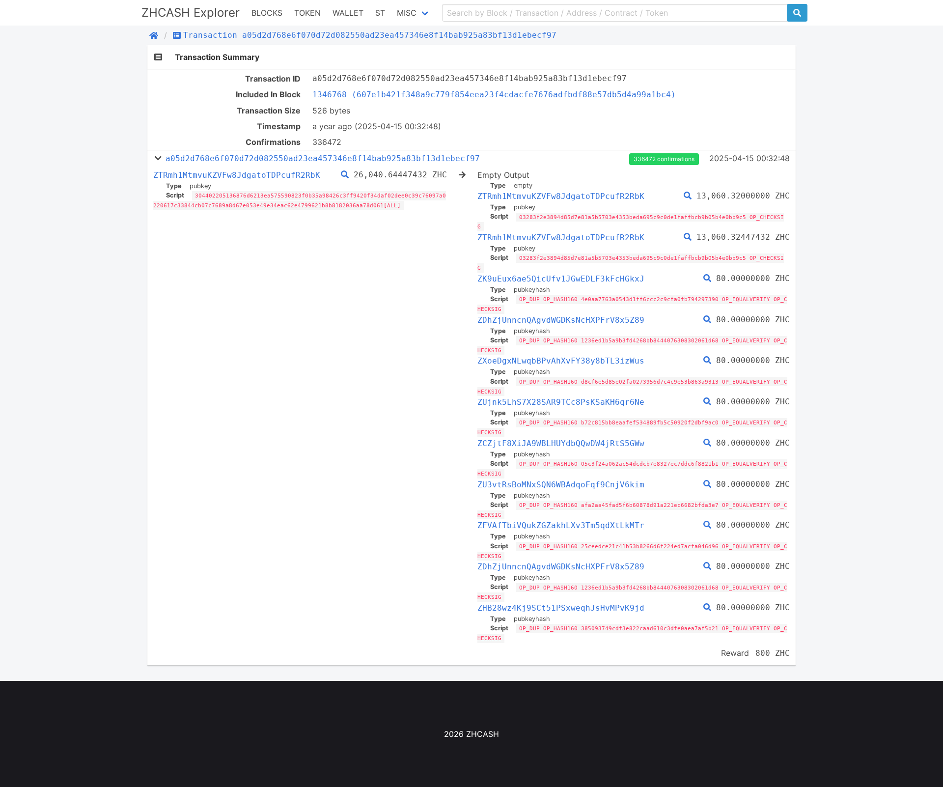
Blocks (266, 13)
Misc (406, 13)
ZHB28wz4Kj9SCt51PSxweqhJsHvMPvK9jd (560, 608)
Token (307, 13)
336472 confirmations (664, 159)
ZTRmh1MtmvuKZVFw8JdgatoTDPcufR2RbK (236, 175)
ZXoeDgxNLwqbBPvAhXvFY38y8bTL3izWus (560, 360)
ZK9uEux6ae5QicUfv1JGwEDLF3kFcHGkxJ (560, 278)
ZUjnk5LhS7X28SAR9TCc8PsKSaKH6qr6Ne (560, 402)
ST (380, 13)
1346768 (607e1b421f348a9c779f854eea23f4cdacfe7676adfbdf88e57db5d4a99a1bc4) (494, 94)
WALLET (348, 13)
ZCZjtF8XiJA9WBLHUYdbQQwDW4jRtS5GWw (560, 443)
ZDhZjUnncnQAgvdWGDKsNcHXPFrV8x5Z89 (560, 320)
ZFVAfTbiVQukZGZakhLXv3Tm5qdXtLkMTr (560, 525)
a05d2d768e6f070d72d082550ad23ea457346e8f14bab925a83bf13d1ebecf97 (323, 158)
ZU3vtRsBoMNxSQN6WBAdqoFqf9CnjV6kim (560, 484)
